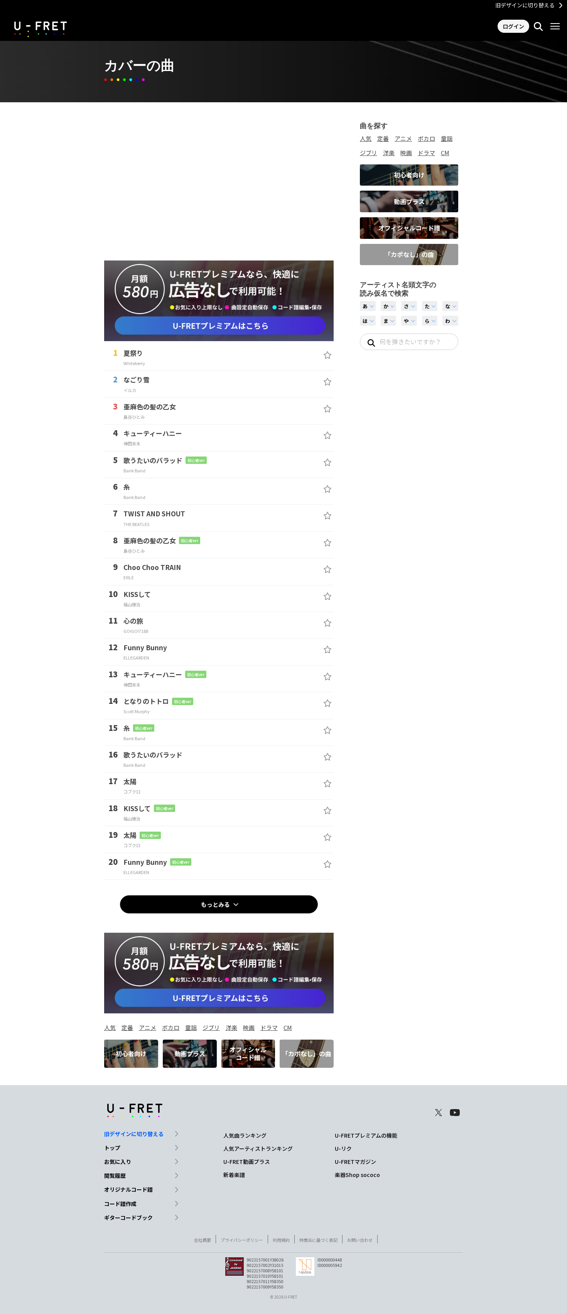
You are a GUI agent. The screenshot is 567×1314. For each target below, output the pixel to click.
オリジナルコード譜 (128, 1189)
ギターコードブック (128, 1217)
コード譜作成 (120, 1203)
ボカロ (170, 1027)
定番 (127, 1027)
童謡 (191, 1027)
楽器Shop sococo (357, 1175)
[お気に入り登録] (327, 355)
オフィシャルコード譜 (248, 1053)
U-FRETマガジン (355, 1161)
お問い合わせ (360, 1240)
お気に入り (117, 1161)
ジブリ (211, 1027)
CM (288, 1027)
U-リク (343, 1148)
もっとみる (215, 904)
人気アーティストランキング (258, 1148)
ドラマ (269, 1027)
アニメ (147, 1027)
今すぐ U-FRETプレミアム (283, 325)
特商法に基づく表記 (318, 1240)
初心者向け (131, 1053)
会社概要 (202, 1240)
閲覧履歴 (115, 1175)
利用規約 (281, 1240)
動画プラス (189, 1053)
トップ (112, 1148)
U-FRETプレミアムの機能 (366, 1135)
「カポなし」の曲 (306, 1053)
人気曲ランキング (245, 1135)
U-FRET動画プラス (246, 1161)
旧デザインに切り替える (525, 5)
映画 (249, 1027)
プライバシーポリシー (242, 1240)
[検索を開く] (538, 26)
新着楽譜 (234, 1175)
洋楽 (231, 1027)
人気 (110, 1027)
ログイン (513, 26)
